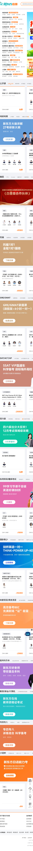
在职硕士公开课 (11, 43)
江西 (9, 57)
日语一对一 (19, 753)
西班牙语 (18, 71)
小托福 (20, 28)
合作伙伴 (30, 837)
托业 (22, 52)
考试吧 (27, 832)
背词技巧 (21, 479)
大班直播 (22, 237)
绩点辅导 (17, 66)
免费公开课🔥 (25, 116)
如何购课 (28, 818)
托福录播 (15, 237)
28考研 (8, 14)
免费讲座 (9, 237)
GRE (10, 33)
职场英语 (10, 47)
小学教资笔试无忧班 (22, 691)
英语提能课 (13, 539)
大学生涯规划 (6, 65)
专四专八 (15, 38)
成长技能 (15, 76)
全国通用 (4, 57)
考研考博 (5, 13)
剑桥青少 (10, 52)
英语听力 (28, 479)
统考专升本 (5, 55)
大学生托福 (4, 33)
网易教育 (15, 832)
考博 (18, 722)
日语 (3, 71)
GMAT (13, 33)
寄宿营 (18, 116)
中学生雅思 (4, 24)
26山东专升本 (15, 660)
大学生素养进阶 (7, 74)
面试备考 (10, 62)
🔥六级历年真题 (26, 419)
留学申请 (20, 19)
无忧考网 (21, 832)
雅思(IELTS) (5, 19)
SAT (10, 28)
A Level (16, 24)
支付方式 (28, 821)
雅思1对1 (11, 19)
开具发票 (28, 826)
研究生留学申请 (20, 33)
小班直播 (29, 237)
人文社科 (10, 76)
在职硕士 (5, 41)
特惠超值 (15, 62)
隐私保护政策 (3, 824)
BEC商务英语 (16, 52)
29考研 (13, 14)
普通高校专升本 (25, 722)
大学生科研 (4, 66)
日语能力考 (11, 753)
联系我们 (2, 821)
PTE (16, 19)
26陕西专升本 (24, 660)
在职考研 (18, 14)
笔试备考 (4, 62)
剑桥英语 (4, 52)
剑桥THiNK (21, 539)
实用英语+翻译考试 (8, 46)
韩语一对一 (27, 753)
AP (13, 28)
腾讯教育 (9, 832)
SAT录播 (16, 358)
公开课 (23, 14)
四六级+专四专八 (7, 36)
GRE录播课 (22, 298)
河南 (16, 57)
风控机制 (2, 826)
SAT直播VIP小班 (25, 358)
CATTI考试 (15, 47)
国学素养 (4, 76)
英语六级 (10, 38)
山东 (12, 57)
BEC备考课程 (22, 600)
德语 (13, 71)
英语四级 (4, 38)
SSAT (16, 28)
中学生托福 (4, 28)
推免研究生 (11, 66)
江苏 (19, 57)
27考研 (4, 14)
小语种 (4, 69)
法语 (10, 71)
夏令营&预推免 (24, 66)
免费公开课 (21, 38)
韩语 (7, 71)
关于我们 (2, 818)
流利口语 (4, 47)
